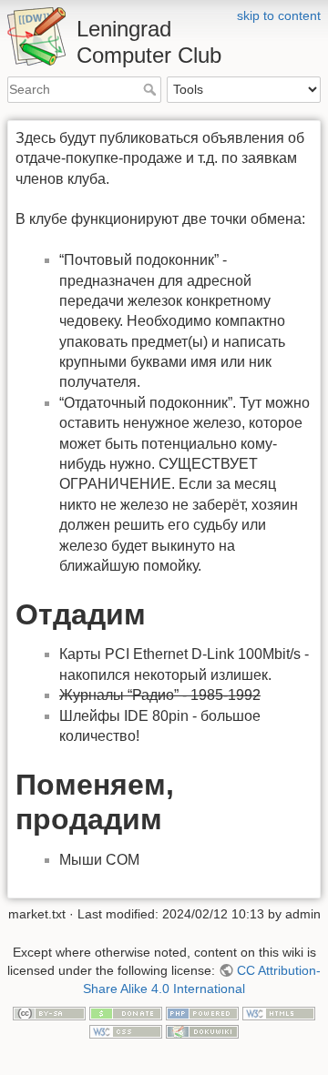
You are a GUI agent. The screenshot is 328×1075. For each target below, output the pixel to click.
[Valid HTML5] (278, 1012)
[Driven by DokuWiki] (202, 1030)
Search (151, 89)
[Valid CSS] (125, 1030)
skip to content (279, 15)
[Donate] (125, 1012)
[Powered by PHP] (202, 1012)
